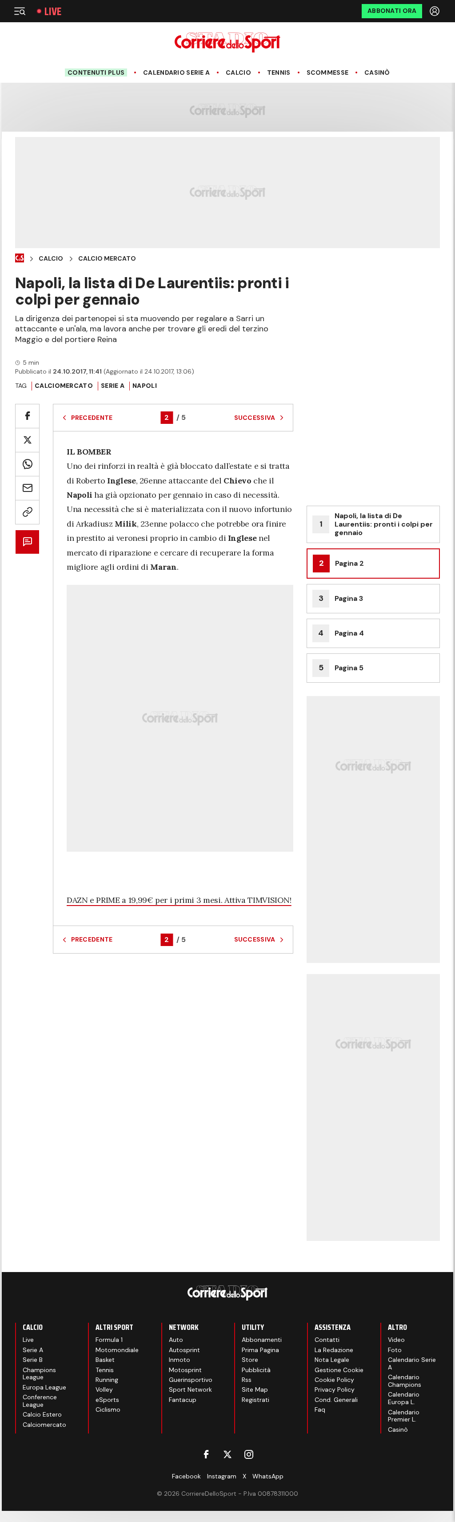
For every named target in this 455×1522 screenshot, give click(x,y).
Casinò (377, 73)
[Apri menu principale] (19, 11)
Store (250, 1360)
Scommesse (328, 73)
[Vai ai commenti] (27, 542)
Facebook (186, 1476)
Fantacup (182, 1400)
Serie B (33, 1360)
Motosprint (185, 1370)
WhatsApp (267, 1476)
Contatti (327, 1340)
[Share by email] (27, 488)
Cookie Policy (334, 1380)
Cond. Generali (336, 1400)
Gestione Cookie (339, 1370)
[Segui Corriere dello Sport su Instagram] (248, 1454)
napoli (144, 386)
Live (52, 11)
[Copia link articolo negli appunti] (27, 512)
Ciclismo (108, 1409)
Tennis (279, 73)
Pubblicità (256, 1370)
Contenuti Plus (96, 72)
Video (396, 1340)
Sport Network (190, 1389)
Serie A (112, 386)
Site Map (255, 1389)
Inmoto (179, 1360)
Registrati (255, 1400)
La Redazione (334, 1350)
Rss (246, 1380)
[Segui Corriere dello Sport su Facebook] (206, 1454)
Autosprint (184, 1350)
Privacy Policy (335, 1389)
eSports (107, 1400)
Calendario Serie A (176, 73)
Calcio (238, 73)
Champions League (39, 1373)
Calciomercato (64, 386)
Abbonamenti (262, 1340)
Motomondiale (117, 1350)
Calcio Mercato (107, 258)
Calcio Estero (42, 1414)
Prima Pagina (260, 1350)
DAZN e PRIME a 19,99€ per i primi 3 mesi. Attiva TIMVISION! (179, 900)
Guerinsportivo (190, 1380)
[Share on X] (27, 440)
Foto (395, 1350)
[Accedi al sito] (435, 11)
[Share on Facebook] (27, 416)
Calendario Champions (404, 1381)
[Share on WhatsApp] (27, 464)
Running (107, 1380)
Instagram (221, 1476)
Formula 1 (109, 1340)
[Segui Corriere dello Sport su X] (227, 1454)
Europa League (44, 1387)
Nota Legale (332, 1360)
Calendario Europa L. (403, 1398)
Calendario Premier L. (403, 1416)
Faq (320, 1409)
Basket (105, 1360)
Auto (176, 1340)
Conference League (40, 1401)
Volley (104, 1389)
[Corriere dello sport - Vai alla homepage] (227, 42)
